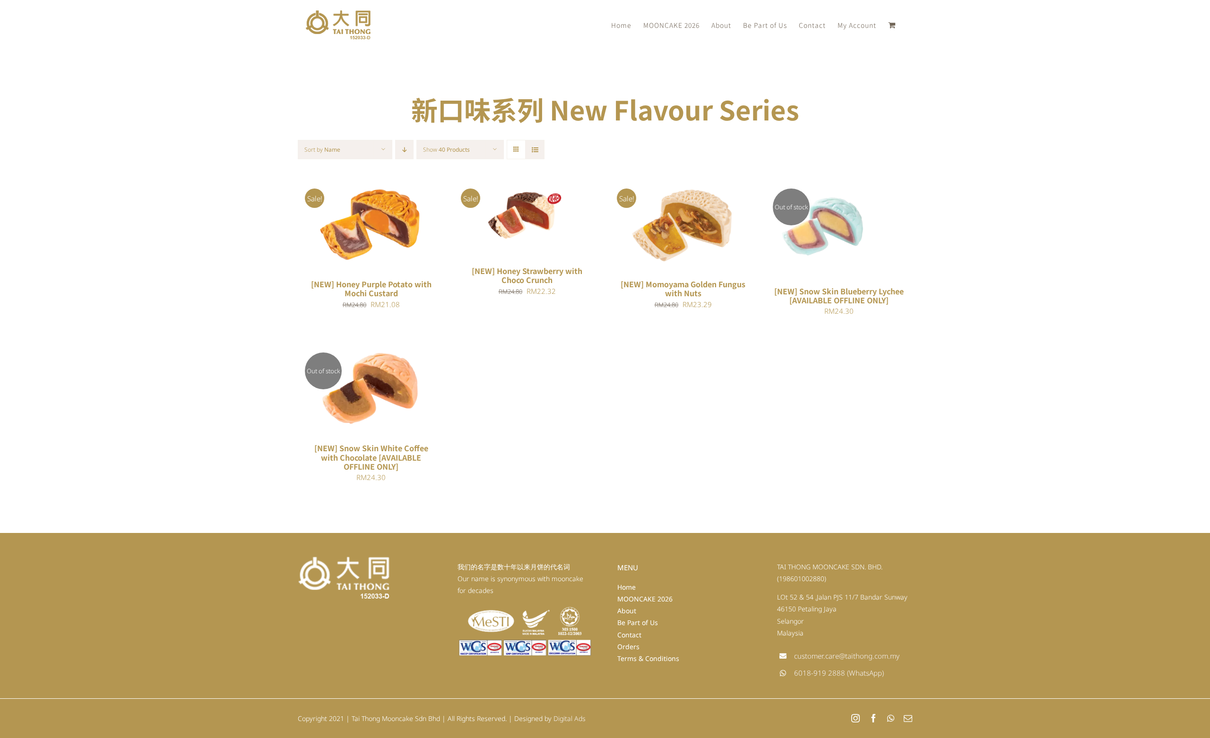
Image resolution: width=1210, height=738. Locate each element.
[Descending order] (404, 149)
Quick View (400, 225)
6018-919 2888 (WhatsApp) (839, 673)
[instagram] (855, 718)
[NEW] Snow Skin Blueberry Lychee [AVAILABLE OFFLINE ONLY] (839, 295)
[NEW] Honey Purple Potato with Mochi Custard (371, 288)
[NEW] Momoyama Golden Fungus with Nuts (683, 288)
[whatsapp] (890, 718)
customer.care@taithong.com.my (846, 656)
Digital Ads (569, 718)
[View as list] (535, 149)
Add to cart (343, 225)
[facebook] (873, 718)
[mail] (908, 718)
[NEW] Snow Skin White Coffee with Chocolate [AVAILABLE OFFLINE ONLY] (371, 457)
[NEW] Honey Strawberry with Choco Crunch (527, 275)
